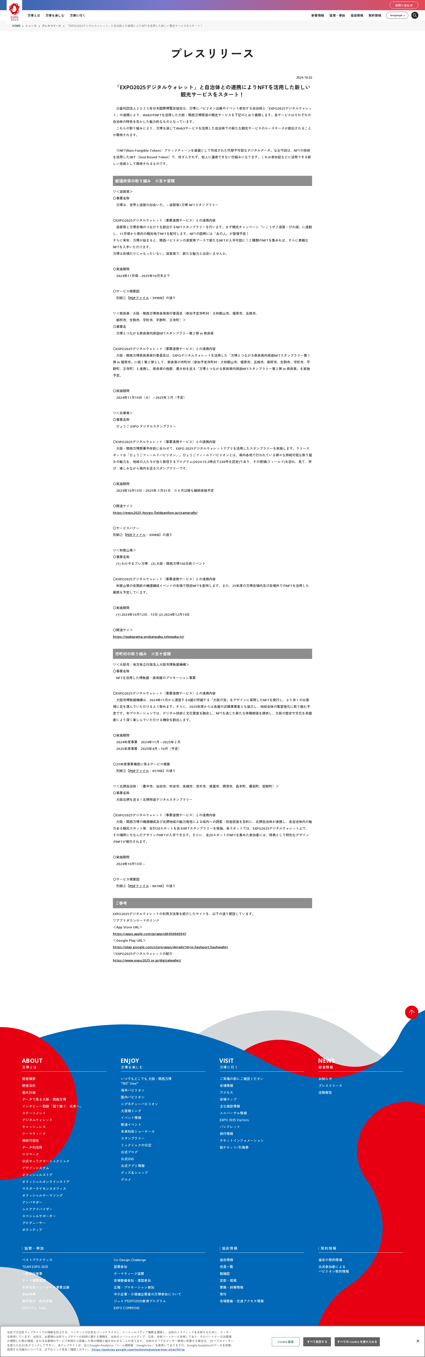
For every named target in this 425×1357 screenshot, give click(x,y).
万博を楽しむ (54, 15)
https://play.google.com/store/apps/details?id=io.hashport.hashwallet (170, 947)
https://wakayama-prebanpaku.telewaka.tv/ (148, 636)
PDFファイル (139, 298)
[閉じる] (418, 1341)
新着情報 (317, 15)
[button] (411, 1012)
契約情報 (375, 15)
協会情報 (357, 15)
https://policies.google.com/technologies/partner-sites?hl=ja (138, 1349)
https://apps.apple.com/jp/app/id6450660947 (149, 933)
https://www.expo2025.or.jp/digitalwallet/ (147, 960)
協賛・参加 (337, 15)
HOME (16, 26)
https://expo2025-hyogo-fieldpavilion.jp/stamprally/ (155, 512)
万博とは (33, 15)
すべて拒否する (317, 1341)
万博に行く (77, 15)
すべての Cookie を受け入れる (357, 1341)
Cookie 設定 (286, 1341)
